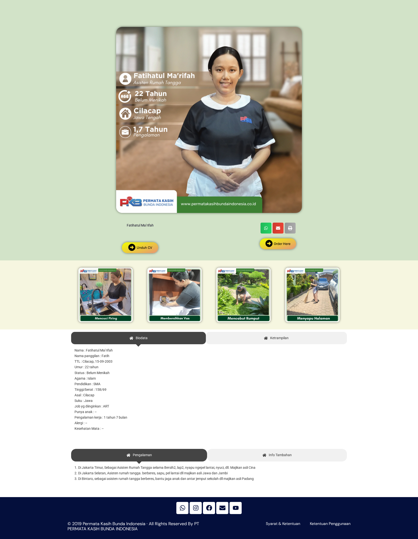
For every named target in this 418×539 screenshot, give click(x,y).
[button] (266, 228)
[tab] (138, 338)
